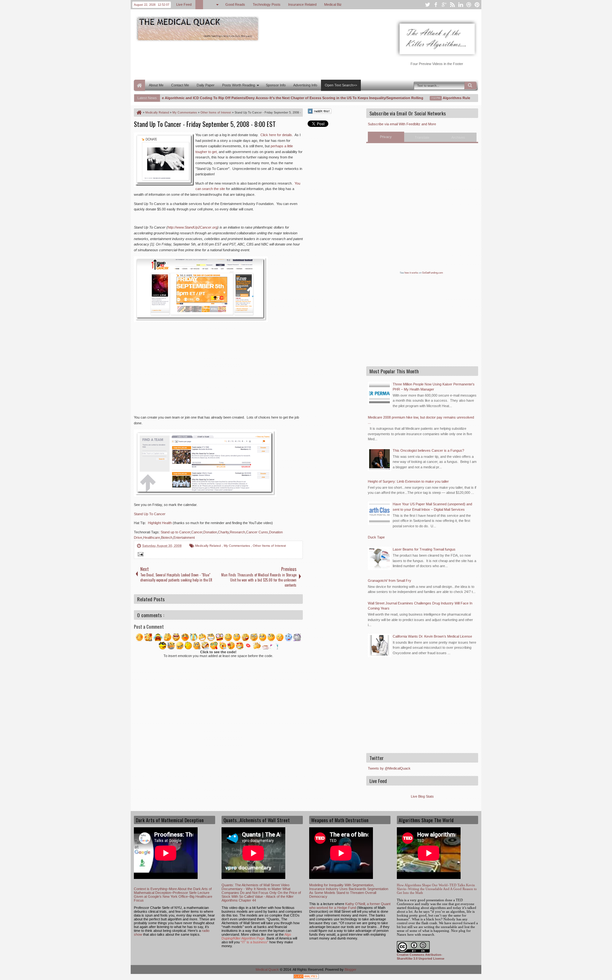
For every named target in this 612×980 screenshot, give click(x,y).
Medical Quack (268, 969)
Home (139, 85)
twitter (427, 4)
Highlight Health (160, 523)
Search (470, 85)
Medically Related (208, 545)
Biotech (166, 537)
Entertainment (184, 537)
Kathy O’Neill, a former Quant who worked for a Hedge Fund (349, 906)
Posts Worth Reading (238, 85)
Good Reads (235, 4)
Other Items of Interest (269, 545)
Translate (422, 137)
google (444, 4)
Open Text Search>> (341, 85)
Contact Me (180, 85)
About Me (156, 85)
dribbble (469, 4)
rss (452, 4)
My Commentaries (237, 545)
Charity (223, 532)
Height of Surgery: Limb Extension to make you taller (408, 481)
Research (237, 532)
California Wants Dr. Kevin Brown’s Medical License (432, 636)
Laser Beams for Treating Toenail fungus (424, 549)
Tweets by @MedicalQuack (389, 768)
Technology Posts (266, 4)
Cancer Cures (257, 532)
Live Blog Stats (422, 796)
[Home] (138, 112)
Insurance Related (302, 4)
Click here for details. (276, 135)
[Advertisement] (250, 60)
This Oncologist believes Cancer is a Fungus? (428, 450)
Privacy (386, 137)
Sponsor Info (276, 85)
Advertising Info (305, 85)
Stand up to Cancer (175, 532)
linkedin (460, 4)
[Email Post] (139, 555)
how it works (411, 272)
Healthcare (151, 537)
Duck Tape (376, 537)
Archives (458, 137)
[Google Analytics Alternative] (306, 977)
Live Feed (184, 4)
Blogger (350, 969)
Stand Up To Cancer (149, 514)
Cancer (196, 532)
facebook (436, 4)
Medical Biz (333, 4)
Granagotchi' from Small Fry (389, 580)
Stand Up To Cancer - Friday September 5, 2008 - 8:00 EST (205, 124)
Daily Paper (206, 85)
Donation (210, 532)
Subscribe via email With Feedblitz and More (402, 124)
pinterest (477, 4)
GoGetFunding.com (432, 272)
